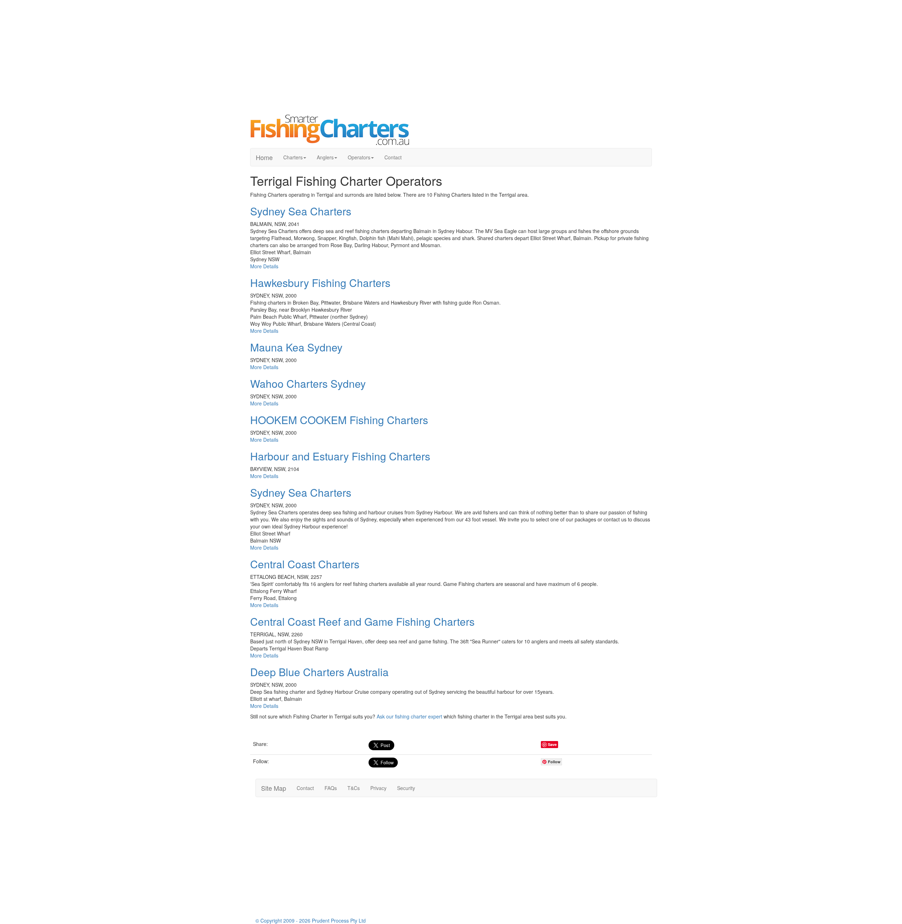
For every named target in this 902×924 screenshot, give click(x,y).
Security (406, 787)
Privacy (378, 787)
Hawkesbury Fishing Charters (320, 282)
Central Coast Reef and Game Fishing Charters (362, 621)
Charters (293, 157)
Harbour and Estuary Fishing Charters (340, 456)
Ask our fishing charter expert (409, 716)
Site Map (273, 788)
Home (264, 157)
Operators (359, 157)
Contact (393, 157)
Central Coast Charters (304, 563)
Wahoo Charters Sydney (308, 383)
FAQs (331, 787)
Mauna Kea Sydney (296, 347)
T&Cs (353, 787)
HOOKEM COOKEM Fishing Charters (339, 419)
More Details (264, 266)
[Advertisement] (451, 56)
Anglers (325, 157)
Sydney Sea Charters (300, 211)
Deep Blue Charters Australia (319, 671)
